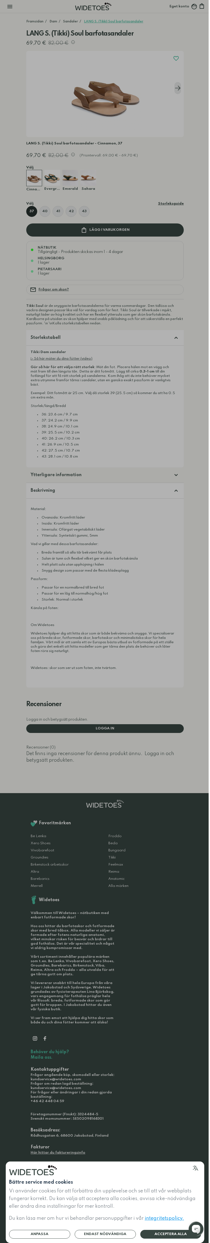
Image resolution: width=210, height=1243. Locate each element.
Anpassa (39, 1234)
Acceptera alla (170, 1234)
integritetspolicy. (164, 1218)
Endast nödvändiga (105, 1234)
